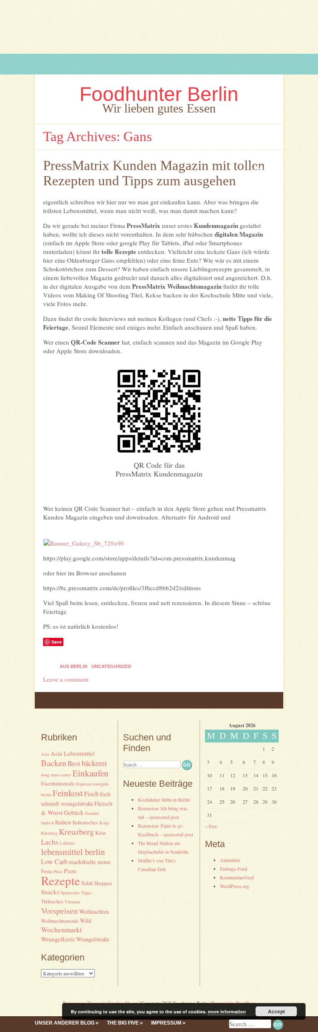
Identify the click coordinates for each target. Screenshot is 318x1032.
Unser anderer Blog (64, 1023)
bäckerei (94, 763)
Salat (87, 883)
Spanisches (70, 893)
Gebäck (74, 812)
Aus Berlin (73, 666)
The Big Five (123, 1023)
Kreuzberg (76, 831)
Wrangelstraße (92, 939)
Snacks (50, 892)
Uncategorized (111, 666)
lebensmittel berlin (73, 851)
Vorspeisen (59, 910)
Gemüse (92, 813)
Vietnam (72, 902)
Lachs (49, 842)
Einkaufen (90, 773)
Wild (86, 920)
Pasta (46, 871)
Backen (53, 763)
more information (227, 1011)
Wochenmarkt (61, 929)
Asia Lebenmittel (72, 753)
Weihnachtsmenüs (60, 920)
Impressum (166, 1023)
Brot (73, 763)
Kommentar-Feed (237, 877)
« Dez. (211, 826)
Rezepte (60, 880)
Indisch (47, 823)
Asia (45, 754)
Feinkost (68, 793)
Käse (100, 832)
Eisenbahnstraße (58, 783)
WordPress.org (234, 886)
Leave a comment (66, 679)
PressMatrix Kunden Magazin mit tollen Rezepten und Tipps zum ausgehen (154, 173)
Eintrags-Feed (233, 868)
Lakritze (67, 843)
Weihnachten (94, 911)
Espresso (84, 784)
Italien (63, 822)
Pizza (70, 871)
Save (56, 642)
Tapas (86, 893)
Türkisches (52, 901)
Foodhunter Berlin (159, 94)
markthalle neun (90, 861)
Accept (276, 1011)
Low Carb (54, 861)
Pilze (58, 871)
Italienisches (85, 822)
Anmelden (230, 860)
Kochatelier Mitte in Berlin (164, 799)
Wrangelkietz (58, 939)
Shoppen (103, 883)
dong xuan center (56, 775)
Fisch (91, 793)
